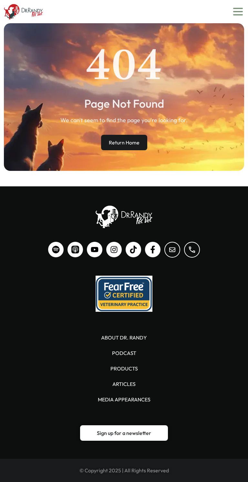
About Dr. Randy (124, 337)
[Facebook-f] (152, 249)
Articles (124, 384)
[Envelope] (172, 250)
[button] (124, 433)
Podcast (124, 353)
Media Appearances (124, 399)
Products (124, 368)
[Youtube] (94, 249)
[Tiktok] (133, 249)
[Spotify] (56, 249)
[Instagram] (114, 249)
